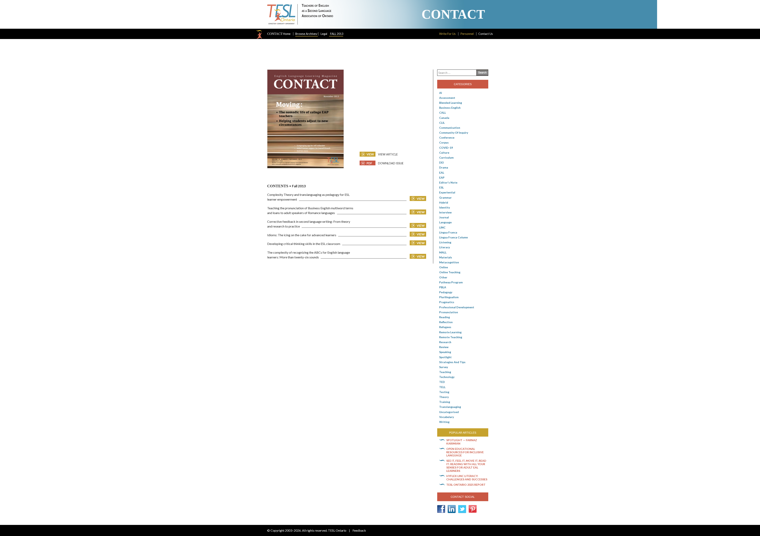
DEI (441, 162)
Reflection (446, 322)
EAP (442, 177)
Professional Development (456, 307)
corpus (444, 142)
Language (445, 222)
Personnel (467, 33)
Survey (443, 367)
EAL (441, 172)
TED (442, 382)
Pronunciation (448, 312)
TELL (442, 387)
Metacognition (449, 262)
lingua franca (448, 232)
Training (444, 402)
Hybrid (443, 202)
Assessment (447, 97)
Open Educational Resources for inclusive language (465, 452)
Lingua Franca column (453, 237)
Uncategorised (449, 412)
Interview (445, 212)
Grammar (445, 197)
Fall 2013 (336, 33)
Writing (444, 422)
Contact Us (485, 33)
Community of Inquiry (453, 132)
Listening (445, 242)
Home (279, 34)
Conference (446, 137)
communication (449, 127)
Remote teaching (450, 337)
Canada (444, 117)
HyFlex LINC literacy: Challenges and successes (466, 477)
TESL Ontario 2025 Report (465, 484)
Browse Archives (306, 34)
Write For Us (447, 33)
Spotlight (445, 357)
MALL (442, 252)
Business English (450, 107)
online (443, 267)
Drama (443, 167)
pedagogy (445, 292)
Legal (324, 33)
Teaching (445, 372)
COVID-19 (446, 147)
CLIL (442, 122)
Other (443, 277)
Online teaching (449, 272)
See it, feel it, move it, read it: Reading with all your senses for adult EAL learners (466, 465)
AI (440, 92)
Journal (444, 217)
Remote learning (450, 332)
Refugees (445, 327)
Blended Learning (450, 102)
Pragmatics (446, 302)
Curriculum (446, 157)
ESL (441, 187)
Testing (444, 392)
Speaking (445, 352)
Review (443, 347)
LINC (442, 227)
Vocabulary (446, 417)
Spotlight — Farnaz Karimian (461, 441)
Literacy (444, 247)
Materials (445, 257)
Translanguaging (450, 406)
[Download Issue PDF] (305, 119)
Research (445, 342)
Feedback (359, 530)
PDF (369, 163)
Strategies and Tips (452, 362)
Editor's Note (448, 182)
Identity (444, 207)
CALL (442, 112)
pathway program (451, 282)
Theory (444, 397)
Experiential (447, 192)
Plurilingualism (449, 297)
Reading (444, 317)
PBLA (442, 287)
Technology (446, 377)
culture (444, 152)
